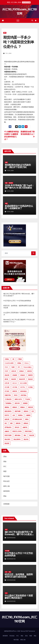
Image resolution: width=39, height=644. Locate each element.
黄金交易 (31, 435)
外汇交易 (7, 387)
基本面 (6, 379)
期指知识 (14, 407)
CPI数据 (20, 359)
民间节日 (7, 415)
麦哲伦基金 (17, 435)
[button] (32, 20)
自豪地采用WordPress (10, 631)
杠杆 (33, 411)
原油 (4, 456)
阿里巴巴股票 (8, 435)
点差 (13, 415)
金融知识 (7, 431)
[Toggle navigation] (17, 20)
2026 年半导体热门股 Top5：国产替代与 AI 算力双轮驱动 (19, 186)
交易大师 (13, 371)
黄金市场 (26, 439)
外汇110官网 (23, 383)
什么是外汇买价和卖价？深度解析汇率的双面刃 (19, 596)
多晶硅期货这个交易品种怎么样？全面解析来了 (19, 207)
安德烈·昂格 (8, 395)
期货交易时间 (8, 411)
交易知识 (21, 371)
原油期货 (14, 375)
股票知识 (26, 423)
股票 (11, 423)
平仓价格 (27, 399)
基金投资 (13, 379)
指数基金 (7, 407)
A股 (13, 359)
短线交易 (7, 419)
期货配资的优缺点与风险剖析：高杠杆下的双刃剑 (18, 166)
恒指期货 (25, 403)
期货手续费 (17, 411)
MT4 (19, 367)
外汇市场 (14, 387)
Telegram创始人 (27, 367)
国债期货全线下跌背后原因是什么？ (28, 133)
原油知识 (22, 375)
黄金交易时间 (17, 439)
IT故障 (12, 367)
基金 (4, 461)
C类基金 (19, 363)
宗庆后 (15, 395)
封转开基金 (23, 395)
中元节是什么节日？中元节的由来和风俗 (17, 300)
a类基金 (7, 359)
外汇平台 (22, 387)
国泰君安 (30, 375)
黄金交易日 (7, 439)
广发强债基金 (8, 403)
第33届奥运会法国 (17, 419)
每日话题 (6, 476)
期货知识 (26, 411)
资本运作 (17, 427)
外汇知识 (7, 391)
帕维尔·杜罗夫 (18, 399)
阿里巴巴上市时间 (17, 431)
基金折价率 (22, 379)
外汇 (4, 466)
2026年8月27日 (11, 559)
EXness (27, 363)
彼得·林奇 (17, 403)
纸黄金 (26, 419)
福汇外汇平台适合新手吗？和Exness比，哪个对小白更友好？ (19, 534)
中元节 (6, 371)
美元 (6, 423)
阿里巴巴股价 (28, 431)
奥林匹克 (14, 391)
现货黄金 (20, 415)
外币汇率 (7, 383)
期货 (5, 32)
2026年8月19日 (11, 580)
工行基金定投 (8, 399)
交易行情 (29, 371)
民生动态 (6, 481)
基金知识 (30, 379)
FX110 (6, 367)
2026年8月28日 (11, 537)
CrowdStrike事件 (9, 363)
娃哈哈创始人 (23, 391)
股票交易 (18, 423)
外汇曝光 (30, 387)
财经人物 (6, 486)
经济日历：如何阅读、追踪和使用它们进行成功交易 (19, 575)
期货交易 (30, 407)
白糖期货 (28, 415)
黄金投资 (7, 443)
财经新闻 (11, 182)
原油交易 (7, 375)
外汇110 (14, 383)
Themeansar (31, 631)
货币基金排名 (8, 427)
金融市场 (25, 427)
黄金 (25, 435)
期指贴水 (22, 407)
